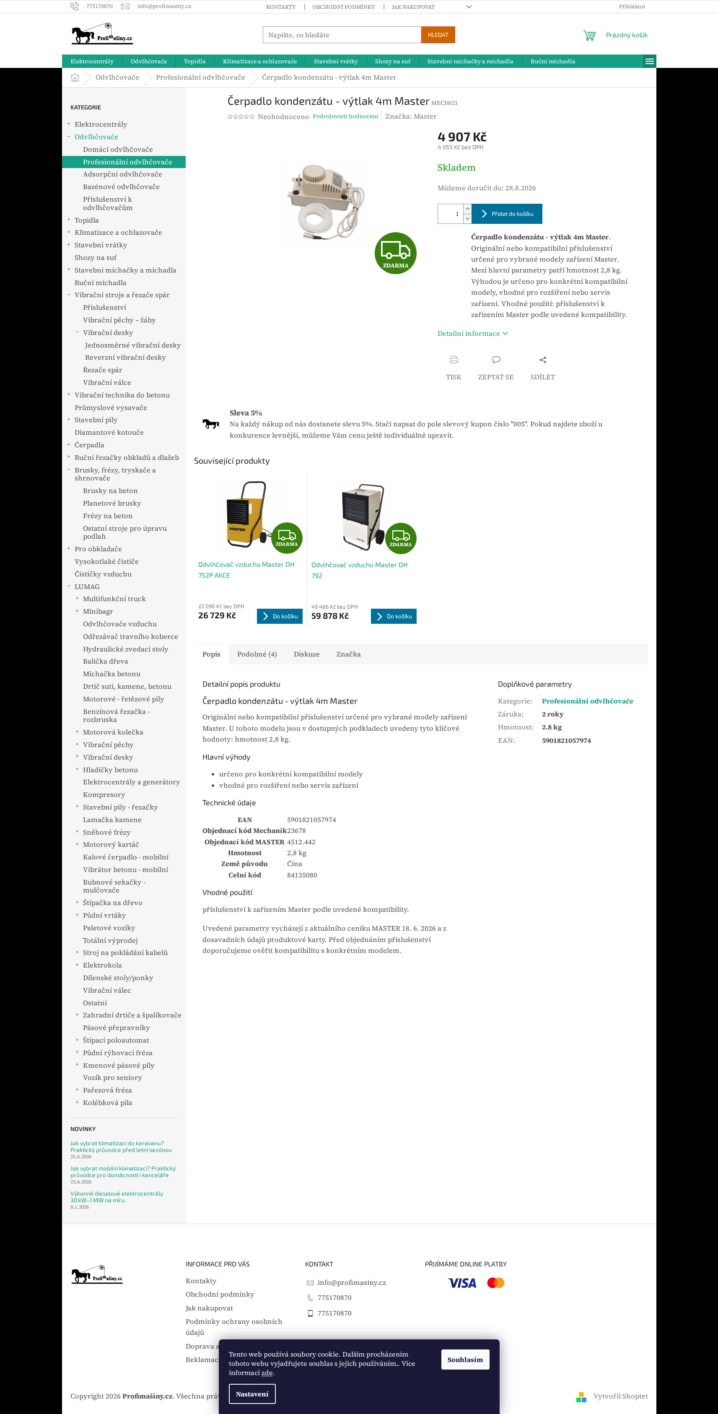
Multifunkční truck (114, 599)
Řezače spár (102, 370)
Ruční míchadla (101, 283)
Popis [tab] (211, 654)
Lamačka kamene (112, 820)
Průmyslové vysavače (111, 408)
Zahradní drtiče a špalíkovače (132, 1015)
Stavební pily (96, 420)
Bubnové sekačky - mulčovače (114, 886)
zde (267, 1372)
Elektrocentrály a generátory (131, 782)
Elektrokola (102, 965)
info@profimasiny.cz (352, 1282)
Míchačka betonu (111, 674)
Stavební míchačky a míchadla (125, 270)
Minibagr (98, 611)
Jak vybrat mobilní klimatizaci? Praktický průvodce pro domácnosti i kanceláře (123, 1171)
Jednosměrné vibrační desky (133, 345)
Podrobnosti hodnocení (345, 116)
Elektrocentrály (101, 124)
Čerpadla (89, 445)
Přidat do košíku (513, 213)
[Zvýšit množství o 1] (467, 209)
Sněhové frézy (107, 832)
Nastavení (252, 1393)
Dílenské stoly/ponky (118, 978)
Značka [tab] (349, 654)
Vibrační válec (107, 990)
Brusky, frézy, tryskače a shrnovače (115, 474)
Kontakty (281, 6)
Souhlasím (465, 1359)
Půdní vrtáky (104, 915)
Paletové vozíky (109, 928)
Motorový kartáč (111, 844)
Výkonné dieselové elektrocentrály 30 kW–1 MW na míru (116, 1196)
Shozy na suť (96, 257)
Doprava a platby (214, 1346)
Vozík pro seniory (112, 1077)
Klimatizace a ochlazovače (118, 232)
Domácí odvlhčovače (118, 149)
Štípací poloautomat (116, 1040)
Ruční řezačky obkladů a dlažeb (127, 457)
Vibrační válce (107, 382)
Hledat (438, 34)
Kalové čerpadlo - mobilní (125, 857)
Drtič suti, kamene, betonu (127, 686)
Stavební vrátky (101, 245)
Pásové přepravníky (116, 1028)
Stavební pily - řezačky (120, 807)
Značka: (411, 116)
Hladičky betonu (110, 770)
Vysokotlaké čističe (107, 561)
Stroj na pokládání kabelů (125, 952)
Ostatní (95, 1003)
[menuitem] (92, 61)
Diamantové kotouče (109, 432)
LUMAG (87, 587)
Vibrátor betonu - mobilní (125, 869)
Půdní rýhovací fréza (118, 1053)
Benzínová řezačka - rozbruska (116, 716)
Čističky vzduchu (103, 574)
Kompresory (104, 794)
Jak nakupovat (413, 6)
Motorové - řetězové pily (123, 699)
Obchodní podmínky (344, 6)
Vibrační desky (108, 332)
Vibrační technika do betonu (122, 395)
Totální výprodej (110, 940)
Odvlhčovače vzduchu (120, 624)
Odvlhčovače (96, 137)
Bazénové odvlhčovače (121, 187)
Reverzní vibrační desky (125, 357)
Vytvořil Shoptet (621, 1396)
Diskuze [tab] (307, 654)
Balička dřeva (105, 661)
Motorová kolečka (113, 732)
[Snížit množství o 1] (467, 218)
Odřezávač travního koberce (130, 636)
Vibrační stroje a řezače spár (122, 295)
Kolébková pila (107, 1103)
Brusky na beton (110, 491)
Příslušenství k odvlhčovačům (108, 204)
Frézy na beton (108, 516)
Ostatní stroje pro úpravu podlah (125, 533)
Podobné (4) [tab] (257, 654)
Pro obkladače (98, 549)
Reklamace (204, 1360)
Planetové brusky (112, 503)
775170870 (335, 1297)
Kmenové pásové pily (119, 1065)
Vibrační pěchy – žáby (119, 320)
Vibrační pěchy (108, 745)
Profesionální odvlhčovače (127, 162)
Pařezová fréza (107, 1090)
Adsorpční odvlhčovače (122, 174)
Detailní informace (469, 333)
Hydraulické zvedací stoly (125, 649)
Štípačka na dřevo (113, 903)
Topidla (87, 220)
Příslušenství (104, 307)
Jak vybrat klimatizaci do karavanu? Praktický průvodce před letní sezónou (121, 1146)
